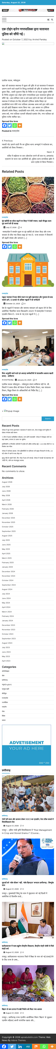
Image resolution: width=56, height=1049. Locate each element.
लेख (3, 711)
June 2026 (6, 491)
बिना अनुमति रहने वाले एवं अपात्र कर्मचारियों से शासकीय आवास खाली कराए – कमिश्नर (27, 374)
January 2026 (7, 513)
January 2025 (7, 567)
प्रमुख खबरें (5, 689)
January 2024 (7, 621)
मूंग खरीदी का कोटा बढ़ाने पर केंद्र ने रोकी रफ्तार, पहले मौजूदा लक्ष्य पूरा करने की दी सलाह (26, 222)
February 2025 (8, 563)
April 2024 (6, 607)
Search (48, 419)
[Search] (52, 20)
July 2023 (6, 647)
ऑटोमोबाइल (5, 671)
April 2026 (6, 500)
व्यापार (4, 720)
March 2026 (7, 504)
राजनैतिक (5, 702)
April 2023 (6, 661)
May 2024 (6, 603)
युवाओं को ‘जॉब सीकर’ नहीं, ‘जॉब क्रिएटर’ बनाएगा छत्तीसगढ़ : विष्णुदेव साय (28, 884)
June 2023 (6, 652)
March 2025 (7, 558)
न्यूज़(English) (7, 685)
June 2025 (6, 545)
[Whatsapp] (14, 125)
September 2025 (9, 531)
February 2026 (8, 509)
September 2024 (9, 585)
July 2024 (6, 594)
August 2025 (7, 536)
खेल (3, 676)
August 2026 (7, 482)
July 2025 (6, 540)
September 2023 (9, 639)
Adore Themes (18, 1040)
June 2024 (6, 598)
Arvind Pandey (39, 39)
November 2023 (8, 630)
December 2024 (8, 571)
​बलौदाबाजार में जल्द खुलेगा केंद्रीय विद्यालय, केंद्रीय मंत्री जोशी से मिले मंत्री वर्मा (28, 947)
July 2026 (6, 487)
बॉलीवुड (4, 693)
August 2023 (7, 643)
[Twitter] (9, 125)
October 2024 (7, 580)
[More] (19, 125)
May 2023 (6, 656)
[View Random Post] (48, 20)
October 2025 (7, 527)
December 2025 (8, 518)
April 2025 (6, 554)
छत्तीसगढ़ (5, 680)
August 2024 (7, 589)
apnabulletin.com (29, 1037)
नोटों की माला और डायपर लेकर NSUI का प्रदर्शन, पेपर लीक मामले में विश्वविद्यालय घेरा (28, 820)
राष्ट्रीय (4, 707)
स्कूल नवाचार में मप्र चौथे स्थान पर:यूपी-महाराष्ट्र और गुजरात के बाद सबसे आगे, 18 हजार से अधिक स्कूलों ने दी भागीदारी (27, 298)
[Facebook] (4, 125)
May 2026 (6, 495)
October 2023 (7, 634)
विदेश (3, 716)
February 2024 (8, 616)
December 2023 (8, 625)
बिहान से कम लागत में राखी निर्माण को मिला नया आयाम (22, 1009)
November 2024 (8, 576)
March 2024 (7, 612)
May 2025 (6, 549)
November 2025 (8, 522)
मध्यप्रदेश (15, 131)
